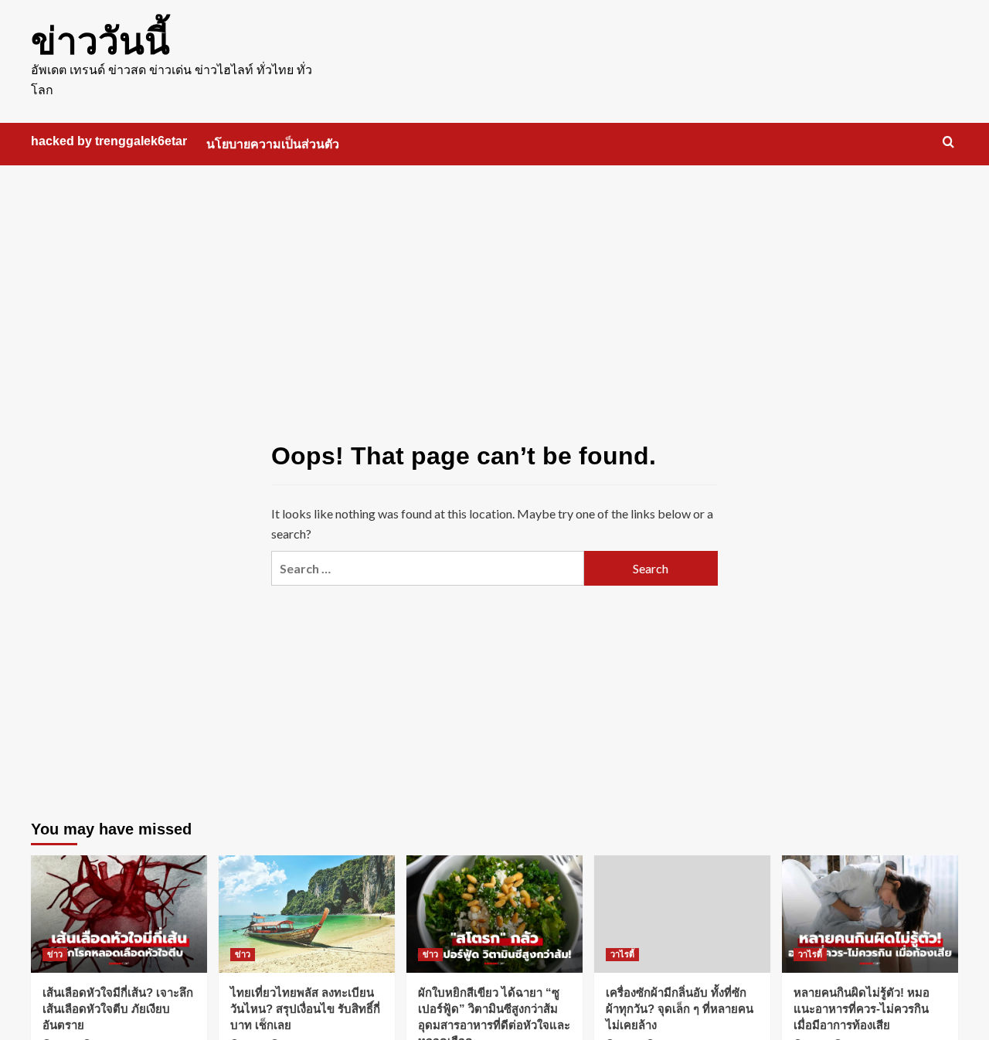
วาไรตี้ (622, 954)
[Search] (948, 142)
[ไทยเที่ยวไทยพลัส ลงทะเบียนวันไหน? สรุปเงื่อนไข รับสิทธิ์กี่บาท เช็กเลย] (307, 914)
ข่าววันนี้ (100, 41)
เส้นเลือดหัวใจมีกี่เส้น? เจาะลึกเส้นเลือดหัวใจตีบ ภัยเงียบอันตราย (117, 1009)
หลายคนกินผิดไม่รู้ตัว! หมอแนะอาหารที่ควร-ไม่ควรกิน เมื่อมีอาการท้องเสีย (862, 1009)
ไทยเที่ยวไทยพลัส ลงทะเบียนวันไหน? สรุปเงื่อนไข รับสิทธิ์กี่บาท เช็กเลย (305, 1009)
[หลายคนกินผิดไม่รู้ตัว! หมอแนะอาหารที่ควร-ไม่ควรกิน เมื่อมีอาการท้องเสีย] (870, 914)
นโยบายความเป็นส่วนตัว (272, 144)
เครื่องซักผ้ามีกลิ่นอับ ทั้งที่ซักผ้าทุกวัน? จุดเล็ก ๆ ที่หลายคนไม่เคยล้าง (679, 1009)
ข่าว (55, 954)
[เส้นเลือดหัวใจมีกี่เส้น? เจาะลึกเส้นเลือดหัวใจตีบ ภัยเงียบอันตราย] (119, 914)
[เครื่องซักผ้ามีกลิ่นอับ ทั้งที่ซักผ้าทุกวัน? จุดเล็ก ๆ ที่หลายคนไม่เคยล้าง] (682, 914)
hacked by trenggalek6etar (109, 141)
